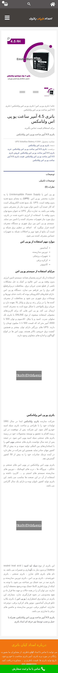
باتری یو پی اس (42, 106)
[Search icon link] (29, 4)
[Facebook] (52, 4)
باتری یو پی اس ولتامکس (23, 106)
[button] (8, 38)
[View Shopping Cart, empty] (6, 4)
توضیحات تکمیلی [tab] (46, 180)
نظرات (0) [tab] (49, 187)
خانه (52, 106)
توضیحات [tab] (50, 174)
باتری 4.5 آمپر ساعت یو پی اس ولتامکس (30, 149)
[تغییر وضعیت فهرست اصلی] (7, 17)
